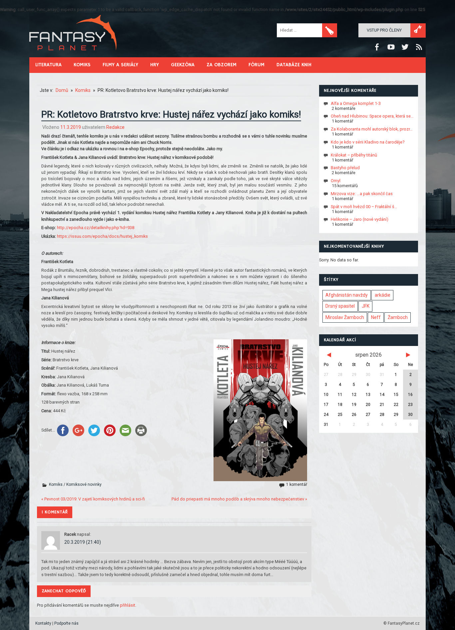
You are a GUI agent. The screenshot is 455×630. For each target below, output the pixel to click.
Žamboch (398, 317)
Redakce (115, 127)
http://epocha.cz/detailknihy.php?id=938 (95, 227)
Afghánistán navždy (346, 295)
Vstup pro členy (384, 30)
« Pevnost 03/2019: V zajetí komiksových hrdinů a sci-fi (93, 498)
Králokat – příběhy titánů (354, 154)
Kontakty (43, 623)
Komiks (82, 65)
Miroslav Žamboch (344, 317)
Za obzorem (221, 65)
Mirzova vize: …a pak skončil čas (362, 193)
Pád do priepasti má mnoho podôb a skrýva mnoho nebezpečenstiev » (239, 498)
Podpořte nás (66, 623)
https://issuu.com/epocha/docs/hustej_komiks (102, 236)
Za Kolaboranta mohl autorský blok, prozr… (372, 129)
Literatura (48, 65)
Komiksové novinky (84, 484)
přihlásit (127, 605)
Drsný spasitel (340, 306)
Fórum (256, 65)
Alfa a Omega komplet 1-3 (356, 103)
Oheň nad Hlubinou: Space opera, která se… (372, 116)
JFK (365, 306)
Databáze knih (293, 65)
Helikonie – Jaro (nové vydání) (359, 219)
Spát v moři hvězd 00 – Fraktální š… (364, 206)
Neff (376, 317)
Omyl (335, 180)
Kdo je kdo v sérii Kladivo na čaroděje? (367, 142)
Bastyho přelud (345, 167)
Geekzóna (183, 65)
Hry (154, 65)
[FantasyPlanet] (73, 55)
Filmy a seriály (120, 65)
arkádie (382, 295)
